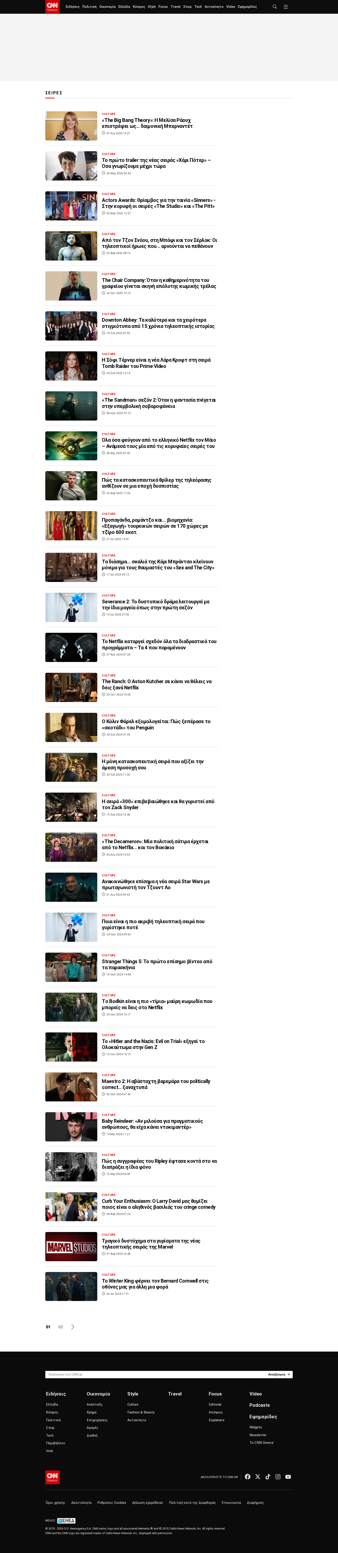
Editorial (215, 1404)
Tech (198, 7)
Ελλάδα (124, 7)
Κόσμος (139, 7)
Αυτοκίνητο (214, 7)
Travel (175, 7)
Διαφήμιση (255, 1503)
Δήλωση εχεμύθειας (147, 1503)
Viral (49, 1451)
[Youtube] (288, 1476)
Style (152, 7)
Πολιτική (89, 7)
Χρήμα (91, 1412)
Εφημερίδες (247, 7)
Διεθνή (92, 1435)
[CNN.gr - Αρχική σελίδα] (52, 1477)
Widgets (255, 1427)
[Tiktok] (268, 1476)
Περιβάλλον (55, 1443)
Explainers (216, 1420)
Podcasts (259, 1405)
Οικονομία (107, 7)
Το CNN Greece (261, 1443)
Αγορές (92, 1428)
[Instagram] (278, 1476)
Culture (132, 1404)
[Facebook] (247, 1476)
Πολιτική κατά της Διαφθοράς (192, 1503)
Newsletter (257, 1435)
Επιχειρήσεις (97, 1420)
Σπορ (187, 7)
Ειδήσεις (73, 7)
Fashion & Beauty (141, 1412)
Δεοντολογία (81, 1503)
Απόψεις (216, 1412)
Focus (163, 7)
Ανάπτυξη (94, 1404)
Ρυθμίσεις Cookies (111, 1503)
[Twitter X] (258, 1476)
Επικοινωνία (231, 1503)
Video (230, 7)
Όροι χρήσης (55, 1503)
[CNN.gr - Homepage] (52, 7)
